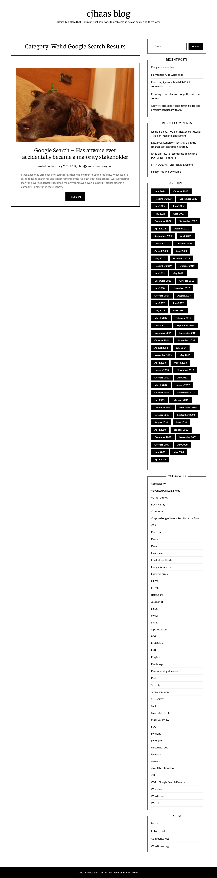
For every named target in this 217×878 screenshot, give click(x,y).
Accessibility (158, 483)
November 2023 (163, 198)
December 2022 (162, 221)
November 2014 (187, 332)
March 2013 (180, 362)
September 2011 (186, 392)
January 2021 (161, 243)
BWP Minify (158, 504)
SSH (153, 705)
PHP (153, 650)
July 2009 (182, 444)
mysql (154, 615)
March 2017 (160, 317)
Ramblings (157, 664)
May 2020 (159, 258)
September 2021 (163, 236)
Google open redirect (163, 67)
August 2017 (184, 295)
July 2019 (159, 273)
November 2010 (187, 407)
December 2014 (162, 332)
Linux (154, 608)
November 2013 (163, 355)
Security (156, 684)
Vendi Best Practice (162, 768)
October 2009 (161, 444)
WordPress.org (160, 846)
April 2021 (185, 236)
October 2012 (161, 377)
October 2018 (186, 280)
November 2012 (185, 370)
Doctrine (156, 532)
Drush (154, 546)
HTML (155, 587)
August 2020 (161, 250)
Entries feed (158, 830)
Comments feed (160, 838)
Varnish (155, 761)
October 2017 (161, 295)
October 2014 (161, 340)
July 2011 (159, 399)
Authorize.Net (159, 497)
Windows (156, 789)
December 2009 (162, 437)
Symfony (156, 733)
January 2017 (161, 325)
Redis (154, 678)
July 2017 (159, 303)
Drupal (155, 539)
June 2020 (181, 250)
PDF (153, 636)
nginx (154, 622)
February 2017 (183, 317)
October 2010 (161, 414)
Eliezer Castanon (161, 142)
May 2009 (178, 452)
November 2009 (187, 437)
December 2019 (181, 258)
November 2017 (181, 288)
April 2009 (160, 459)
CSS (153, 525)
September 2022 (188, 221)
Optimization (159, 629)
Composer (157, 511)
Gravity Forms (159, 573)
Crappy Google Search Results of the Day (175, 518)
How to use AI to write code (167, 74)
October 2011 (161, 392)
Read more (75, 196)
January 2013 (161, 370)
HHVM (155, 580)
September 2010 (186, 414)
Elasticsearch (158, 553)
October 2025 (180, 191)
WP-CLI (156, 803)
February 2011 (180, 399)
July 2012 (182, 377)
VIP (153, 775)
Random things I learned (165, 671)
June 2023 (178, 206)
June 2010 (181, 422)
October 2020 (184, 243)
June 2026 (159, 191)
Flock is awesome (183, 164)
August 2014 (161, 347)
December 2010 (162, 407)
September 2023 (188, 198)
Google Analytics (161, 566)
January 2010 (181, 429)
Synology (156, 740)
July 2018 (159, 288)
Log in (154, 823)
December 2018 (162, 280)
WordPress (157, 796)
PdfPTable (157, 643)
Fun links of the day (162, 560)
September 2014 (186, 340)
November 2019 (163, 265)
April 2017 (178, 310)
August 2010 (161, 422)
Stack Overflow (160, 719)
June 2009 (159, 452)
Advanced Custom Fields (165, 490)
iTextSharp (157, 594)
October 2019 (187, 265)
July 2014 (181, 347)
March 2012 (160, 385)
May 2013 (185, 355)
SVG (153, 726)
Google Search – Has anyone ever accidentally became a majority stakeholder (75, 153)
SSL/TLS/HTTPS (160, 712)
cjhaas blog (109, 14)
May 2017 (159, 310)
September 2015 (185, 325)
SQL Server (157, 698)
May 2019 (178, 273)
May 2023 (159, 213)
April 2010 (160, 429)
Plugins (155, 657)
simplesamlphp (160, 691)
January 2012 (182, 385)
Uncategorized (159, 747)
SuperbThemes (131, 872)
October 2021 (181, 228)
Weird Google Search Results (168, 782)
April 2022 (160, 228)
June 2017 (178, 303)
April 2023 (178, 213)
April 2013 (160, 362)
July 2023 (159, 206)
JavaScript (157, 601)
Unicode (156, 754)
